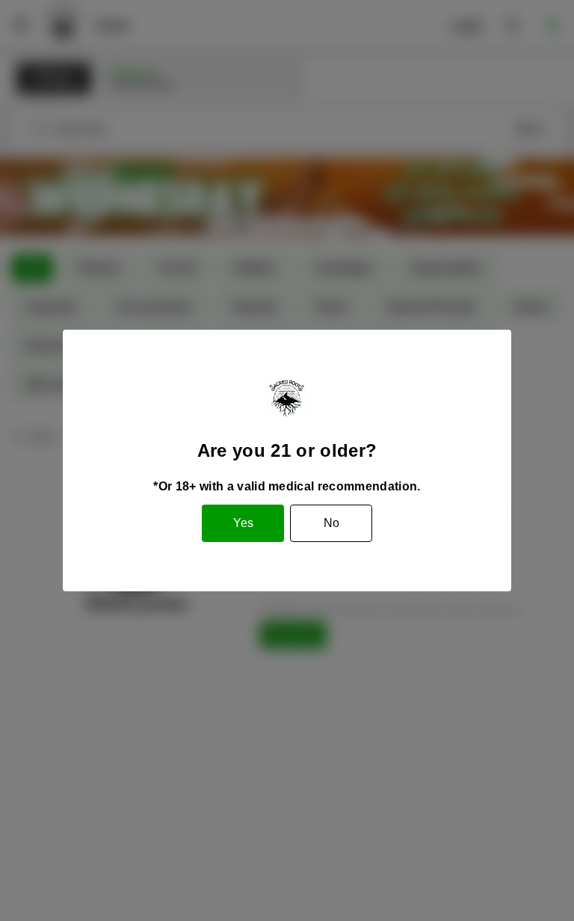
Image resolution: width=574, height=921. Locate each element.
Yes (243, 523)
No (331, 523)
